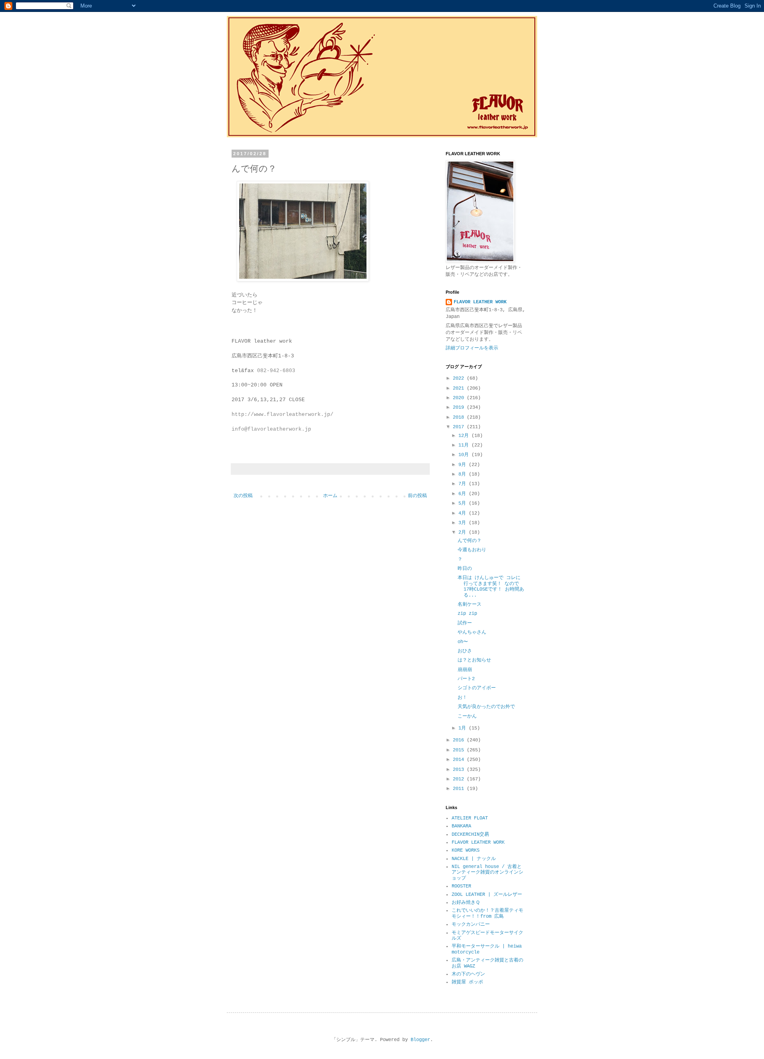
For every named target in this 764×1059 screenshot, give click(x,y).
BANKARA (461, 826)
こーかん (467, 716)
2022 (460, 378)
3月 (463, 523)
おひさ (465, 651)
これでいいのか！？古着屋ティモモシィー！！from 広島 (487, 913)
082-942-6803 (276, 371)
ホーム (330, 496)
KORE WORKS (465, 850)
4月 (463, 513)
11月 (465, 445)
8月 (463, 474)
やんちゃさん (472, 632)
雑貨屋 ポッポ (467, 982)
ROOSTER (461, 886)
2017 (460, 427)
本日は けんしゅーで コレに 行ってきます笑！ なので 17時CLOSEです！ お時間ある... (491, 586)
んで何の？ (469, 541)
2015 (460, 750)
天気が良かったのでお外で (486, 707)
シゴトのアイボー (477, 688)
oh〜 (463, 642)
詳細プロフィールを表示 (472, 348)
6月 (463, 494)
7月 (463, 484)
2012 (460, 779)
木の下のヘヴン (468, 974)
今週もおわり (472, 550)
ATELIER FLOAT (470, 818)
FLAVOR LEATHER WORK (480, 302)
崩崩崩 (465, 670)
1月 (463, 728)
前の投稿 (417, 496)
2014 (460, 760)
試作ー (465, 623)
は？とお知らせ (474, 660)
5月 (463, 503)
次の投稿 (243, 496)
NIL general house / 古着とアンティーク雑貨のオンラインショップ (487, 872)
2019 (460, 407)
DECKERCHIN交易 (470, 834)
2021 (460, 388)
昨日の (465, 568)
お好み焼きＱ (466, 902)
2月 (463, 532)
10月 (465, 455)
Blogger (420, 1040)
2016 (460, 740)
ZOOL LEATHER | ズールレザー (487, 894)
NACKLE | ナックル (474, 859)
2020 (460, 398)
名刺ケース (469, 604)
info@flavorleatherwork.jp (271, 429)
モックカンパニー (471, 924)
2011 (460, 789)
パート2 (466, 679)
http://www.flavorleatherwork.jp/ (282, 414)
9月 (463, 465)
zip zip (467, 613)
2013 (460, 769)
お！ (462, 697)
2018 (460, 417)
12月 (465, 436)
